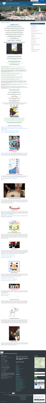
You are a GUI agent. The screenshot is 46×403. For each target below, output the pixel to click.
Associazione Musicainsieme (23, 153)
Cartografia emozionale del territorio (35, 44)
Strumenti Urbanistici (18, 371)
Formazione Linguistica (34, 26)
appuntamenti (11, 178)
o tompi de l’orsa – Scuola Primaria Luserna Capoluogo (8, 280)
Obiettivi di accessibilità (23, 399)
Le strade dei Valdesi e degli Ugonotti (20, 382)
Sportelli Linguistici (33, 25)
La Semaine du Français (34, 31)
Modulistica (17, 369)
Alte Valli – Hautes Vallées (19, 381)
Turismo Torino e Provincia (19, 378)
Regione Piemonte (11, 0)
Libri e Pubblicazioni (33, 39)
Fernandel (6, 153)
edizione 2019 (3, 178)
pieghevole (15, 178)
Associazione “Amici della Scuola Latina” (20, 386)
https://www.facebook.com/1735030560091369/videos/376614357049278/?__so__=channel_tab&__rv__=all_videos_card (13, 66)
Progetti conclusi (33, 36)
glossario (20, 199)
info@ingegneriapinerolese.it (5, 377)
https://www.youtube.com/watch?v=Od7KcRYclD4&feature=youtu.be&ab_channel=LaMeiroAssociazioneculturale (14, 120)
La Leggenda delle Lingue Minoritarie (35, 49)
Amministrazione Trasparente (19, 368)
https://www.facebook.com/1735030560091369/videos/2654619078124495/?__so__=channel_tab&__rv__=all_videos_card (14, 71)
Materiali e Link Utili (33, 41)
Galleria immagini (18, 373)
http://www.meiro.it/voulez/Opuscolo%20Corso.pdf (14, 117)
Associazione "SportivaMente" (19, 384)
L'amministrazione (23, 17)
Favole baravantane (7, 294)
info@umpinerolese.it (5, 364)
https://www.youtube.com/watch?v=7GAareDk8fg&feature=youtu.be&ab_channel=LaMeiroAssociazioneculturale (14, 119)
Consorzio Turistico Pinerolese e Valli (20, 379)
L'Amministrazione (22, 20)
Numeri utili (17, 366)
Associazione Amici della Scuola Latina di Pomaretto (20, 213)
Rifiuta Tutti (42, 399)
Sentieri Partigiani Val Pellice (19, 383)
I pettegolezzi (6, 295)
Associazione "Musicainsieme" (19, 389)
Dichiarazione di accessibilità (23, 397)
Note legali (2, 392)
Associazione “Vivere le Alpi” (19, 388)
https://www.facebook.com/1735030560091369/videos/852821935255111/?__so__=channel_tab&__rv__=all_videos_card (10, 88)
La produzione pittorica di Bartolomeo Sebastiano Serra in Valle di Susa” (13, 127)
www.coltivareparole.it (10, 215)
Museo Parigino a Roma (5, 154)
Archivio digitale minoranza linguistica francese (36, 33)
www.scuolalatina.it (14, 59)
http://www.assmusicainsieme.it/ (14, 62)
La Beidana (32, 46)
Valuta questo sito (23, 396)
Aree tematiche (15, 17)
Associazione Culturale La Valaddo (6, 214)
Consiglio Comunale (18, 365)
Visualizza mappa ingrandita (37, 368)
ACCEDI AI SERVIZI (42, 0)
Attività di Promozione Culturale (35, 30)
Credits (9, 392)
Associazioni (17, 372)
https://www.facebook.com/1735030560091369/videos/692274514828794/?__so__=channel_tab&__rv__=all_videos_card (11, 85)
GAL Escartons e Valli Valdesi (19, 380)
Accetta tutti (36, 399)
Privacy (5, 392)
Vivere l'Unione (30, 17)
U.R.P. (16, 364)
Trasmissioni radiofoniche (34, 51)
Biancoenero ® (26, 395)
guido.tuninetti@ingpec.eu (4, 378)
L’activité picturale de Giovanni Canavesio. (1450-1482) (11, 130)
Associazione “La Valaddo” (19, 385)
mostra (3, 153)
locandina (2, 130)
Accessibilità (13, 392)
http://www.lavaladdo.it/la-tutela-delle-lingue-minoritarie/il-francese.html (14, 57)
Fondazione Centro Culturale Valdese (20, 387)
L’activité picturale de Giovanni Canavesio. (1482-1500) (11, 132)
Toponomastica (33, 28)
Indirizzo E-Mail (36, 371)
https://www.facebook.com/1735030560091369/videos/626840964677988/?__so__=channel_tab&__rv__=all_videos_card (13, 82)
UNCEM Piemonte (18, 390)
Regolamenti (17, 370)
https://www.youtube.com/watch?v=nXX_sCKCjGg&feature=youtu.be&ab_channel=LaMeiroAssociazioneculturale (14, 118)
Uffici (16, 363)
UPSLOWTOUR (17, 377)
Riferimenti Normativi (33, 43)
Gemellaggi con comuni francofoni (35, 38)
